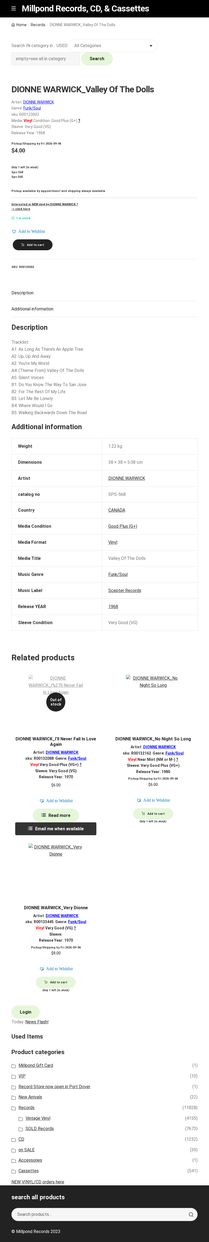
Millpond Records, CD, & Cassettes (85, 8)
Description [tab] (22, 292)
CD (21, 1139)
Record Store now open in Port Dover (54, 1086)
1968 (113, 606)
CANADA (116, 510)
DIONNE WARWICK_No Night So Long (153, 738)
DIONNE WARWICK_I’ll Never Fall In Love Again (56, 741)
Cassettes (29, 1170)
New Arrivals (30, 1097)
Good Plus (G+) (122, 526)
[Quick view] (94, 684)
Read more (59, 815)
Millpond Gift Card (36, 1065)
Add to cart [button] (156, 814)
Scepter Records (124, 590)
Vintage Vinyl (38, 1118)
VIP (22, 1076)
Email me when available (59, 828)
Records (38, 25)
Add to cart (35, 245)
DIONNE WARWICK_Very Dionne (56, 907)
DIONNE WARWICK (38, 102)
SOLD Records (40, 1128)
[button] (28, 231)
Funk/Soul (32, 108)
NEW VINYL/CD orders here (37, 1182)
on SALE (27, 1149)
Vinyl (112, 542)
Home (21, 25)
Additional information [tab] (32, 309)
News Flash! (37, 1021)
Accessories (30, 1160)
